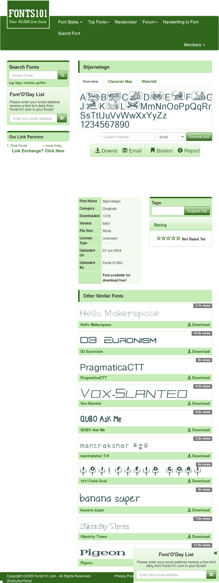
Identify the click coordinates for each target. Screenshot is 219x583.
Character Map (120, 81)
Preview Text (199, 136)
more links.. (54, 145)
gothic (41, 82)
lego (18, 82)
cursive (29, 82)
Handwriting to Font (180, 22)
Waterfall (149, 81)
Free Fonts (19, 145)
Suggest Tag (197, 210)
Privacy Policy (125, 575)
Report (191, 150)
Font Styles (69, 22)
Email (134, 150)
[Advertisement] (145, 174)
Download (109, 150)
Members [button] (193, 44)
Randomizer (126, 22)
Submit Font (69, 33)
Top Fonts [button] (97, 22)
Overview (90, 81)
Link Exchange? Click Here (38, 150)
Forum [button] (149, 22)
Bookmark (164, 150)
